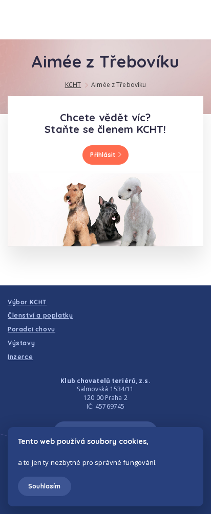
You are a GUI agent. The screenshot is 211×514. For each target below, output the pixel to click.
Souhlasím (44, 486)
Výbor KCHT (27, 302)
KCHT (73, 84)
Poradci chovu (31, 329)
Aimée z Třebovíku (118, 84)
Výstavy (21, 343)
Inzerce (20, 357)
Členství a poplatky (40, 315)
